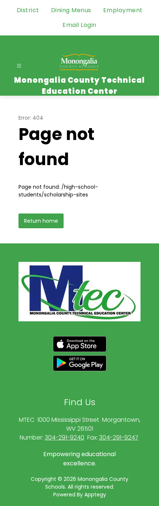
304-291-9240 (64, 437)
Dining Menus (71, 10)
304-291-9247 (118, 437)
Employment (123, 10)
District (28, 10)
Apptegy (95, 494)
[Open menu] (19, 66)
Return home (41, 221)
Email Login (79, 25)
